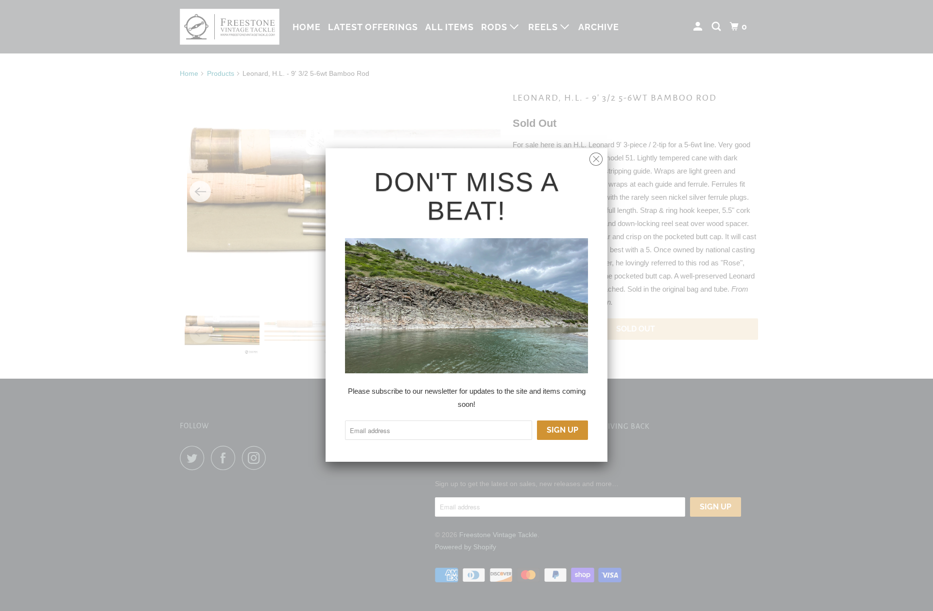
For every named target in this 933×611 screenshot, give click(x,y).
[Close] (596, 157)
